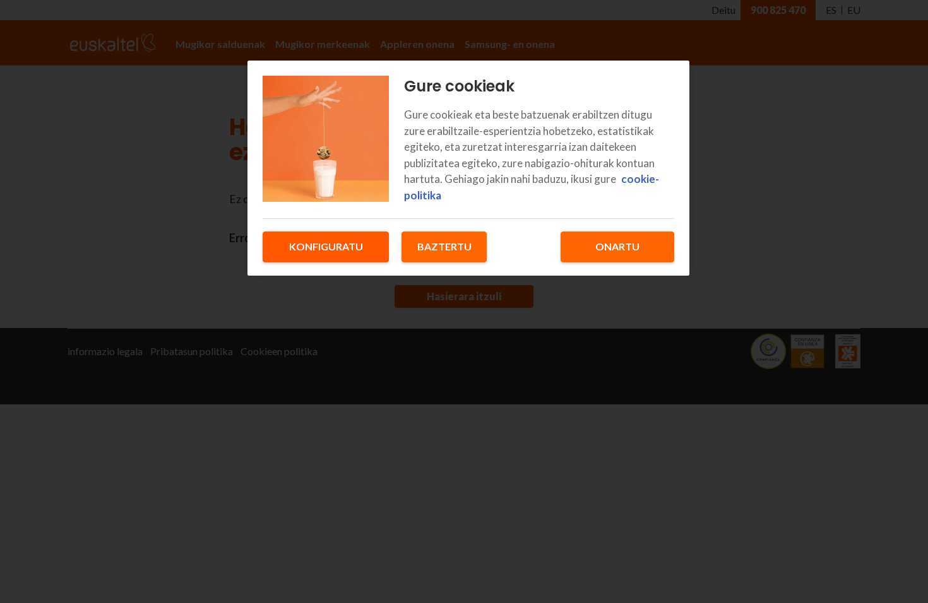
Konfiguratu (326, 246)
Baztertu (444, 246)
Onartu (617, 246)
